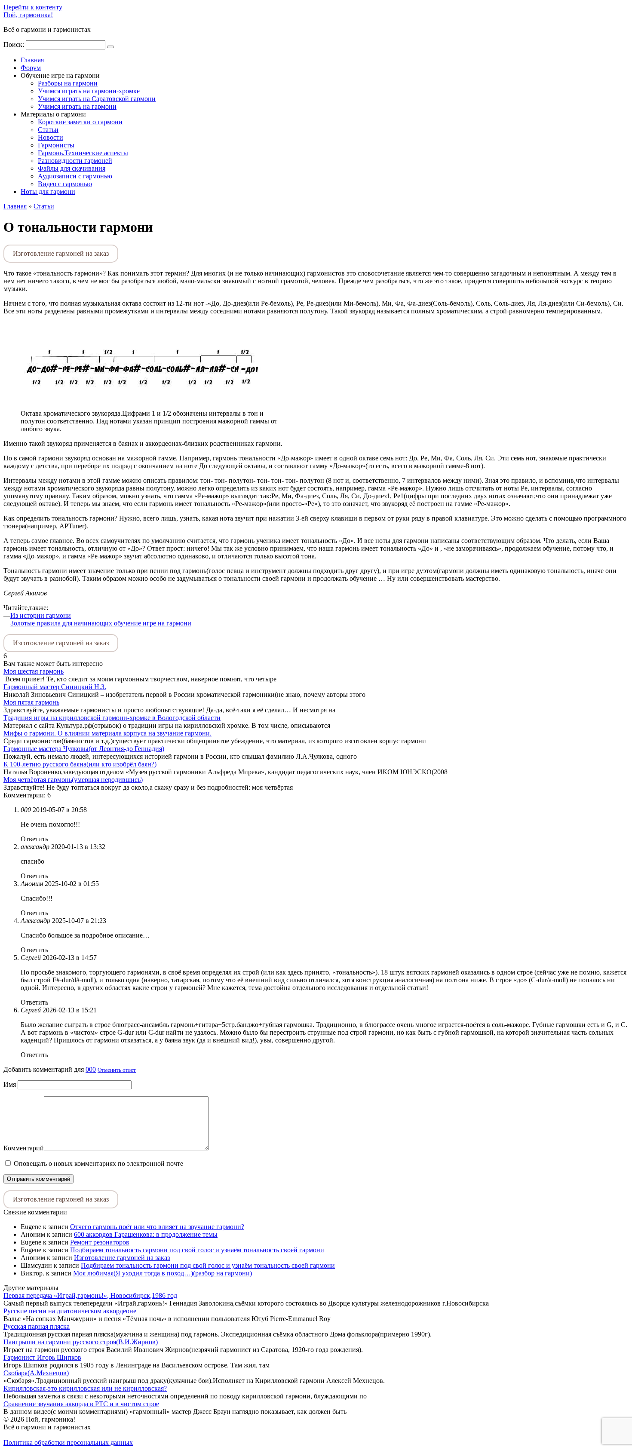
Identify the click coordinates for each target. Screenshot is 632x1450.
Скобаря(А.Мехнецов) (36, 1372)
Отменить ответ (117, 1070)
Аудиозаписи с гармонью (75, 176)
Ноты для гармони (48, 191)
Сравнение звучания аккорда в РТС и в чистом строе (81, 1403)
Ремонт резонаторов (99, 1242)
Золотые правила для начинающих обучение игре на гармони (100, 623)
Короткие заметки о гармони (80, 122)
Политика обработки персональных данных (68, 1442)
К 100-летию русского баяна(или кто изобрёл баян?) (79, 764)
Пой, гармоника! (28, 14)
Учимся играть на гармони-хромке (89, 91)
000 (91, 1069)
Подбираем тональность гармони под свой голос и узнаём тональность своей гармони (197, 1250)
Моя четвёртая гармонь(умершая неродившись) (73, 779)
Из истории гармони (40, 615)
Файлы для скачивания (71, 168)
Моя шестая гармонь (33, 671)
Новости (50, 137)
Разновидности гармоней (75, 160)
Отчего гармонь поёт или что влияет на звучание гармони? (157, 1226)
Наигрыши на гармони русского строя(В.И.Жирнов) (80, 1342)
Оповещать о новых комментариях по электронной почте (98, 1163)
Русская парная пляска (36, 1326)
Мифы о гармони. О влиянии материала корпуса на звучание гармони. (107, 733)
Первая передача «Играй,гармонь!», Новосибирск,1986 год (90, 1295)
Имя (9, 1084)
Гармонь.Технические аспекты (83, 152)
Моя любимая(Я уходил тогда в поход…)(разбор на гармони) (162, 1273)
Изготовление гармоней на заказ (61, 253)
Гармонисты (56, 145)
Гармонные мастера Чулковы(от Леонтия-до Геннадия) (83, 748)
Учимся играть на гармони (77, 106)
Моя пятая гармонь (31, 702)
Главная (32, 60)
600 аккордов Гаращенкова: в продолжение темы (146, 1234)
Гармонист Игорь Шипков (42, 1357)
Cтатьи (48, 129)
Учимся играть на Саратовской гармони (97, 98)
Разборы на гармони (68, 83)
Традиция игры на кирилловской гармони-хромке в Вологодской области (112, 717)
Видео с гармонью (65, 183)
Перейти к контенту (32, 7)
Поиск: (14, 44)
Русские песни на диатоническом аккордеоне (69, 1311)
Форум (31, 67)
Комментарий (23, 1148)
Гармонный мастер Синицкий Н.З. (54, 686)
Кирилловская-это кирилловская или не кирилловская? (85, 1388)
